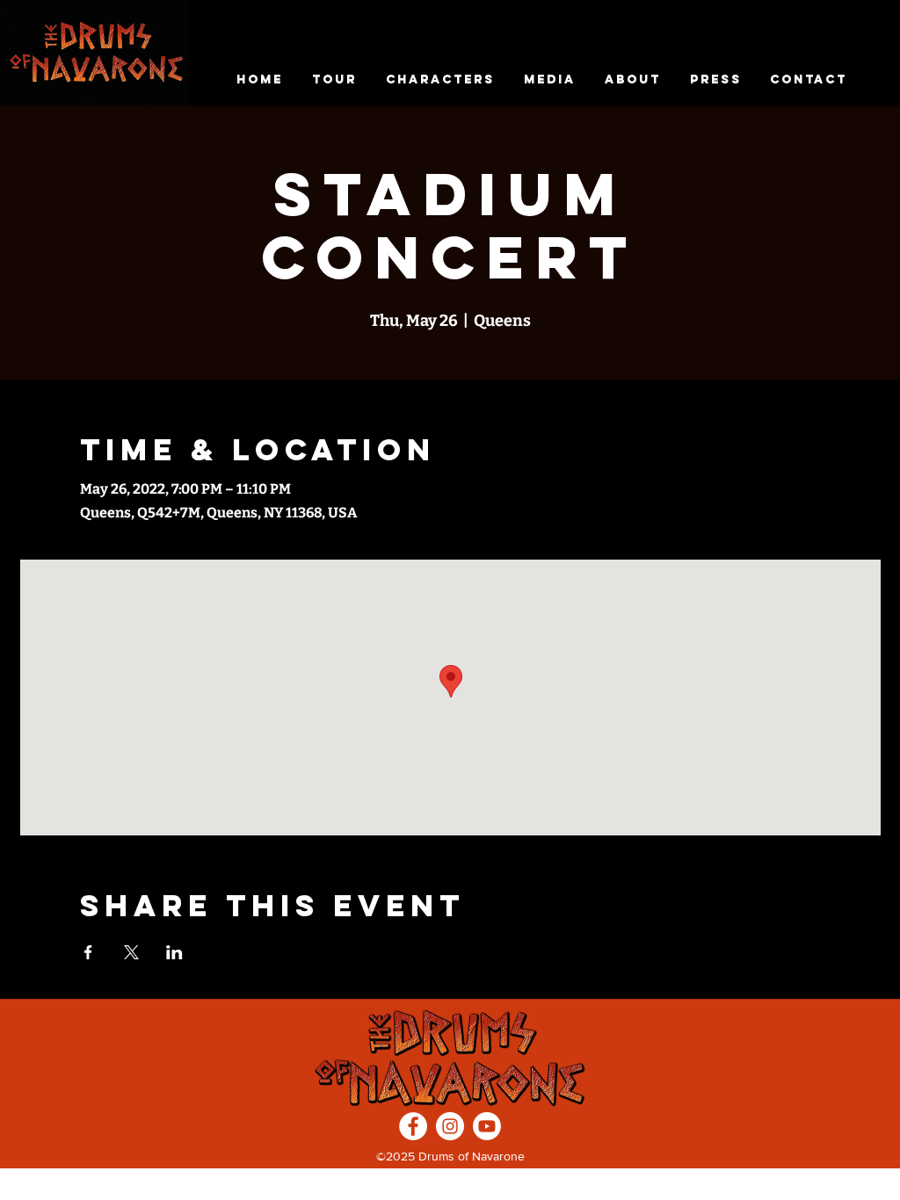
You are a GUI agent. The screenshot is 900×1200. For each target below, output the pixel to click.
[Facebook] (413, 1126)
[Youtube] (487, 1126)
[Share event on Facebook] (88, 952)
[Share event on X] (131, 952)
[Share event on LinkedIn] (174, 952)
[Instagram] (450, 1126)
